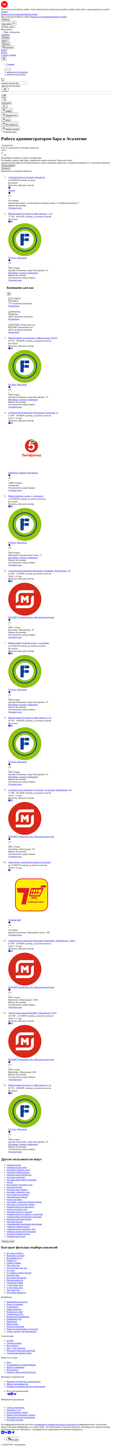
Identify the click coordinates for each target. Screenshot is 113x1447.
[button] (4, 50)
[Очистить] (5, 89)
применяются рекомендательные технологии (56, 1424)
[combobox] (14, 83)
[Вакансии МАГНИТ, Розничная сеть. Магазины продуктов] (59, 599)
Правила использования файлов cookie (48, 17)
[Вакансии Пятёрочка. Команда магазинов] (59, 448)
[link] (5, 44)
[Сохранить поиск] (4, 96)
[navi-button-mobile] (4, 58)
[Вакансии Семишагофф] (59, 895)
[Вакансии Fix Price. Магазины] (59, 240)
